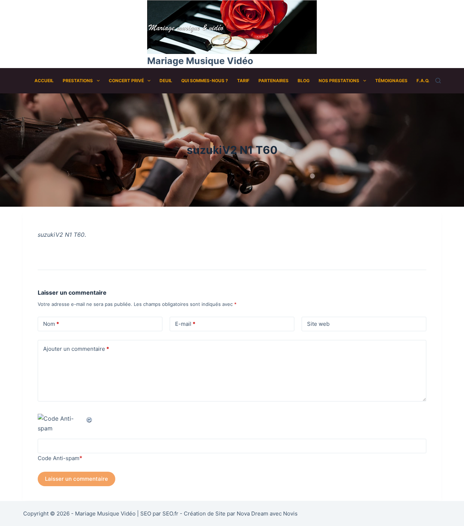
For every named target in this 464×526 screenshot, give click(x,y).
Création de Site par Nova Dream (226, 513)
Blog (304, 80)
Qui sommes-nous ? (204, 80)
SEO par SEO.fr (159, 513)
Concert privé (126, 80)
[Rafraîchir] (90, 418)
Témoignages (391, 80)
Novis (290, 513)
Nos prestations (339, 80)
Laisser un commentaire (76, 478)
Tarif (243, 80)
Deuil (166, 80)
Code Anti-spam (58, 458)
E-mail (185, 323)
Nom (51, 323)
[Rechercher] (438, 80)
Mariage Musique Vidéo (200, 60)
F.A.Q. (423, 80)
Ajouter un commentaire (76, 348)
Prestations (78, 80)
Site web (318, 323)
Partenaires (273, 80)
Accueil (44, 80)
